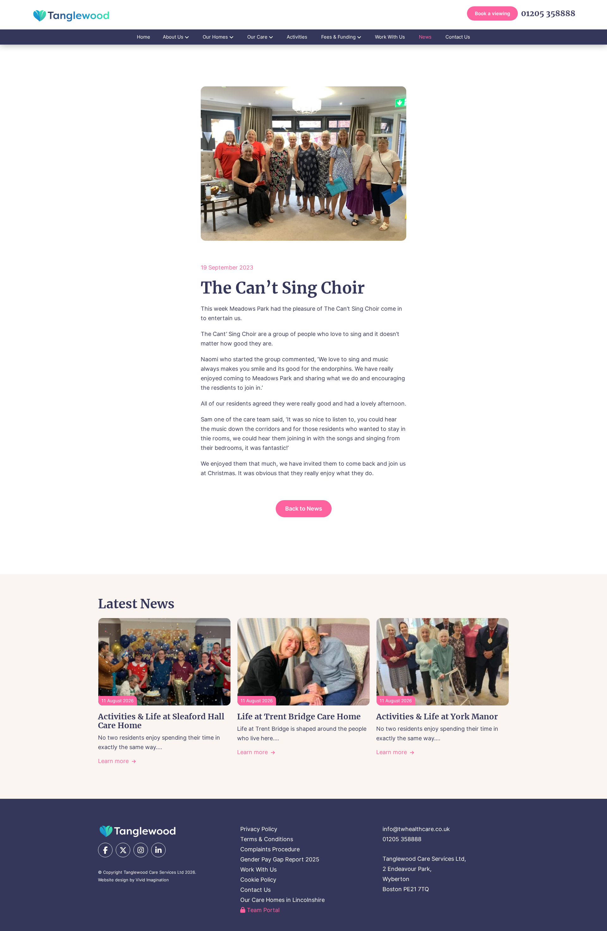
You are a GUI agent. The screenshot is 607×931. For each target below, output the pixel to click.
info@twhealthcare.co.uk (416, 829)
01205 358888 (548, 13)
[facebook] (105, 850)
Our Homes (215, 37)
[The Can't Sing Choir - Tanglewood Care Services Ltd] (71, 16)
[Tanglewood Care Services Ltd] (137, 831)
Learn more (113, 761)
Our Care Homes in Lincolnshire (282, 900)
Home (143, 37)
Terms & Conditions (266, 839)
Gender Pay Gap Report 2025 (279, 859)
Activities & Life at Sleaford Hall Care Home (161, 720)
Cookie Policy (258, 879)
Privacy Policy (258, 829)
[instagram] (140, 850)
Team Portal (262, 910)
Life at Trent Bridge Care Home (299, 716)
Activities (297, 37)
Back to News (303, 508)
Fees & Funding (338, 37)
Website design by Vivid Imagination (133, 879)
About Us (173, 37)
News (425, 37)
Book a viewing (492, 13)
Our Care (257, 37)
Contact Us (457, 37)
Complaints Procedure (270, 849)
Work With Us (390, 37)
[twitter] (123, 850)
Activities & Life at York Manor (437, 716)
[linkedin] (158, 850)
